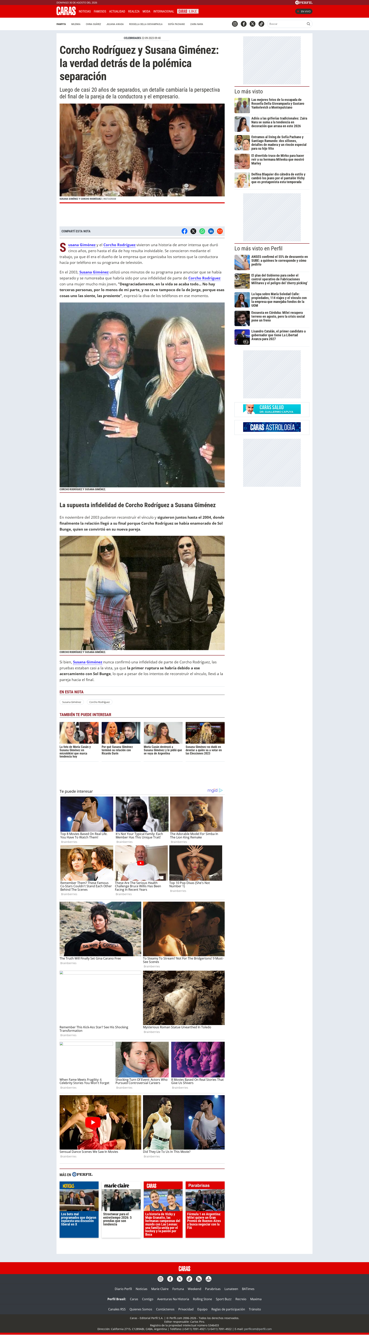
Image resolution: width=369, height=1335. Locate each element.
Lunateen (231, 1289)
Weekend (194, 1289)
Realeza (134, 11)
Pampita (61, 24)
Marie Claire (160, 1289)
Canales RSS (117, 1309)
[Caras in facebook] (244, 24)
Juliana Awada (115, 24)
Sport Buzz (224, 1299)
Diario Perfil (123, 1289)
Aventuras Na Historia (173, 1299)
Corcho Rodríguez (99, 702)
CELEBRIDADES (132, 38)
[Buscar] (308, 24)
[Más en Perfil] (82, 1175)
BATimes (248, 1289)
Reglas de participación (228, 1309)
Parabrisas (213, 1289)
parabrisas (205, 1186)
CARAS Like (188, 11)
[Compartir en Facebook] (184, 231)
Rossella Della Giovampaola (146, 24)
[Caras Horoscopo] (272, 431)
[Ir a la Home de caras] (66, 14)
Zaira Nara (196, 24)
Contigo (147, 1299)
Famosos (100, 11)
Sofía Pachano (176, 24)
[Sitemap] (208, 1279)
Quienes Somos (141, 1309)
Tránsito (255, 1309)
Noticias (85, 11)
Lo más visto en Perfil (258, 248)
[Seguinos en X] (252, 24)
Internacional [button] (163, 11)
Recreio (240, 1299)
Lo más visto (248, 91)
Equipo (202, 1309)
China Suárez (93, 24)
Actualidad (117, 11)
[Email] (220, 231)
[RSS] (199, 1279)
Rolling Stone (202, 1299)
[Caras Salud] (272, 413)
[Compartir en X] (193, 231)
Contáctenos (165, 1309)
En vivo (306, 11)
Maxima (256, 1299)
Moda (146, 11)
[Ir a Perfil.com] (303, 3)
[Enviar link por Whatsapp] (202, 231)
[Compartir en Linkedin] (211, 231)
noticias (79, 1186)
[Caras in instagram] (235, 24)
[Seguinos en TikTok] (261, 24)
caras (163, 1186)
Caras (134, 1299)
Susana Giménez (71, 702)
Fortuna (178, 1289)
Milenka (76, 24)
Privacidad (186, 1309)
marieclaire (121, 1186)
